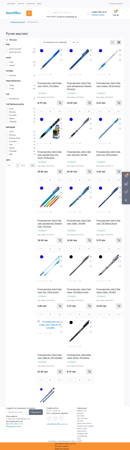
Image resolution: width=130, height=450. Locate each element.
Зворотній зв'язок (84, 423)
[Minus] (41, 111)
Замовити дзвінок (98, 15)
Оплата (21, 4)
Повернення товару (85, 426)
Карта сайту (82, 428)
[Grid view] (118, 42)
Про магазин (82, 418)
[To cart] (60, 103)
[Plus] (59, 111)
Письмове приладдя (17, 22)
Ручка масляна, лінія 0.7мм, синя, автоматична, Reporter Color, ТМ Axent (50, 223)
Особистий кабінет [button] (116, 4)
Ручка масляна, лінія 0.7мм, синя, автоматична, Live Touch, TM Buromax (50, 155)
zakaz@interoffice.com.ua (57, 424)
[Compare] (61, 60)
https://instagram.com (61, 418)
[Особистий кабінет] (126, 200)
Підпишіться (36, 412)
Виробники (81, 431)
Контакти (31, 4)
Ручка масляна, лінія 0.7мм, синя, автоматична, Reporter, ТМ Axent (79, 86)
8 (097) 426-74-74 (99, 12)
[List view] (112, 42)
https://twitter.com (55, 418)
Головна (7, 22)
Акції (39, 4)
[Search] (49, 12)
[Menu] (29, 13)
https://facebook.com (49, 418)
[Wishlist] (61, 55)
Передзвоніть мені (13, 426)
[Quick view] (61, 50)
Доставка (11, 4)
